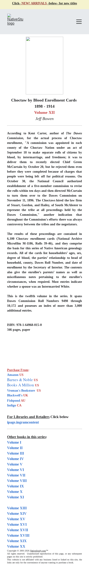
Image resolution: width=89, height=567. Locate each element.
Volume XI (15, 497)
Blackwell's (14, 395)
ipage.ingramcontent (23, 422)
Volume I (14, 442)
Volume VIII (17, 481)
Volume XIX (17, 541)
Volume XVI (17, 524)
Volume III (15, 453)
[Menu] (79, 22)
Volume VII (16, 475)
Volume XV (16, 519)
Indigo (12, 405)
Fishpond (14, 400)
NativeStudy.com (38, 550)
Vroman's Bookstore (21, 390)
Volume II (15, 448)
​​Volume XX (16, 546)
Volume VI (15, 470)
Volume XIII (17, 508)
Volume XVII (17, 530)
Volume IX (15, 486)
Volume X (15, 492)
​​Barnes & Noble (20, 379)
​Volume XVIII (18, 535)
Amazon (12, 375)
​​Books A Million (21, 385)
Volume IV (15, 459)
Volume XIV (17, 513)
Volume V (15, 464)
